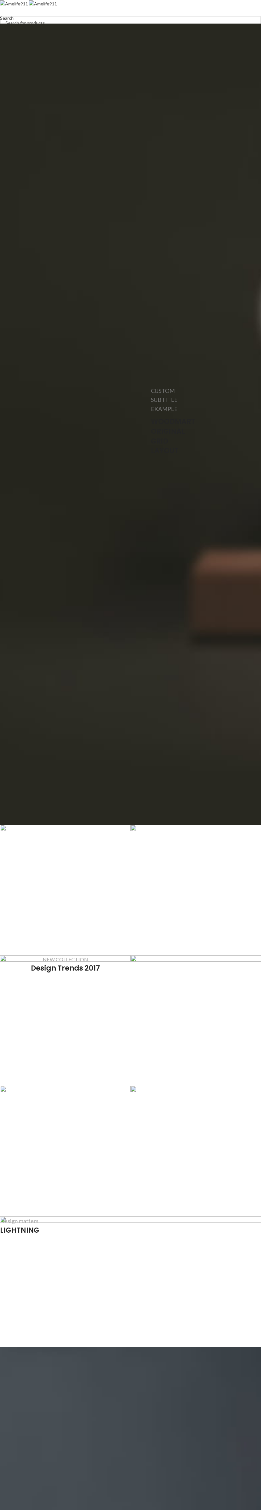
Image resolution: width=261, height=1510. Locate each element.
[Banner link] (195, 890)
